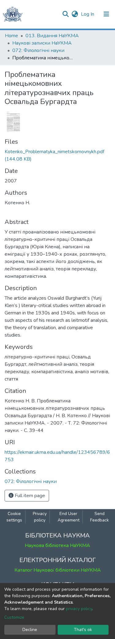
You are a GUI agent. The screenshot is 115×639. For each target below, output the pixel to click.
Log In (88, 14)
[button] (75, 14)
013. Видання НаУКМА (52, 35)
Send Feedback (99, 517)
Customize (14, 617)
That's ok (83, 630)
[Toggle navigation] (106, 14)
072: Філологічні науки (38, 50)
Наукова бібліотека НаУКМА (57, 545)
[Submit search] (65, 14)
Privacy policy (40, 517)
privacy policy (79, 609)
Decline (29, 630)
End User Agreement (68, 517)
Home (11, 35)
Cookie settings (14, 517)
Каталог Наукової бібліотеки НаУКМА (57, 570)
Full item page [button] (29, 495)
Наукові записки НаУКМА (42, 43)
